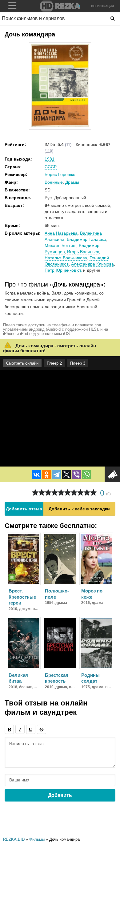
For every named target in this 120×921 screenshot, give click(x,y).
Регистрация (102, 6)
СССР (51, 166)
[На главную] (60, 6)
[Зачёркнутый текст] (41, 729)
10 (93, 492)
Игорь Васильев (83, 251)
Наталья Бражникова (66, 257)
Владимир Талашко (86, 239)
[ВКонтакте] (36, 474)
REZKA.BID (14, 839)
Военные (54, 182)
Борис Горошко (60, 174)
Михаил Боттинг (60, 245)
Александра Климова (92, 264)
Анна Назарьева (61, 233)
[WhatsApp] (86, 474)
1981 (49, 159)
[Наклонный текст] (20, 729)
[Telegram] (56, 474)
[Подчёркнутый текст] (30, 729)
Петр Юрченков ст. (63, 270)
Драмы (72, 182)
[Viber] (76, 474)
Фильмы (37, 839)
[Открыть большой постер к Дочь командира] (60, 126)
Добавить (60, 795)
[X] (66, 474)
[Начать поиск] (112, 18)
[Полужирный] (9, 729)
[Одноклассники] (46, 474)
